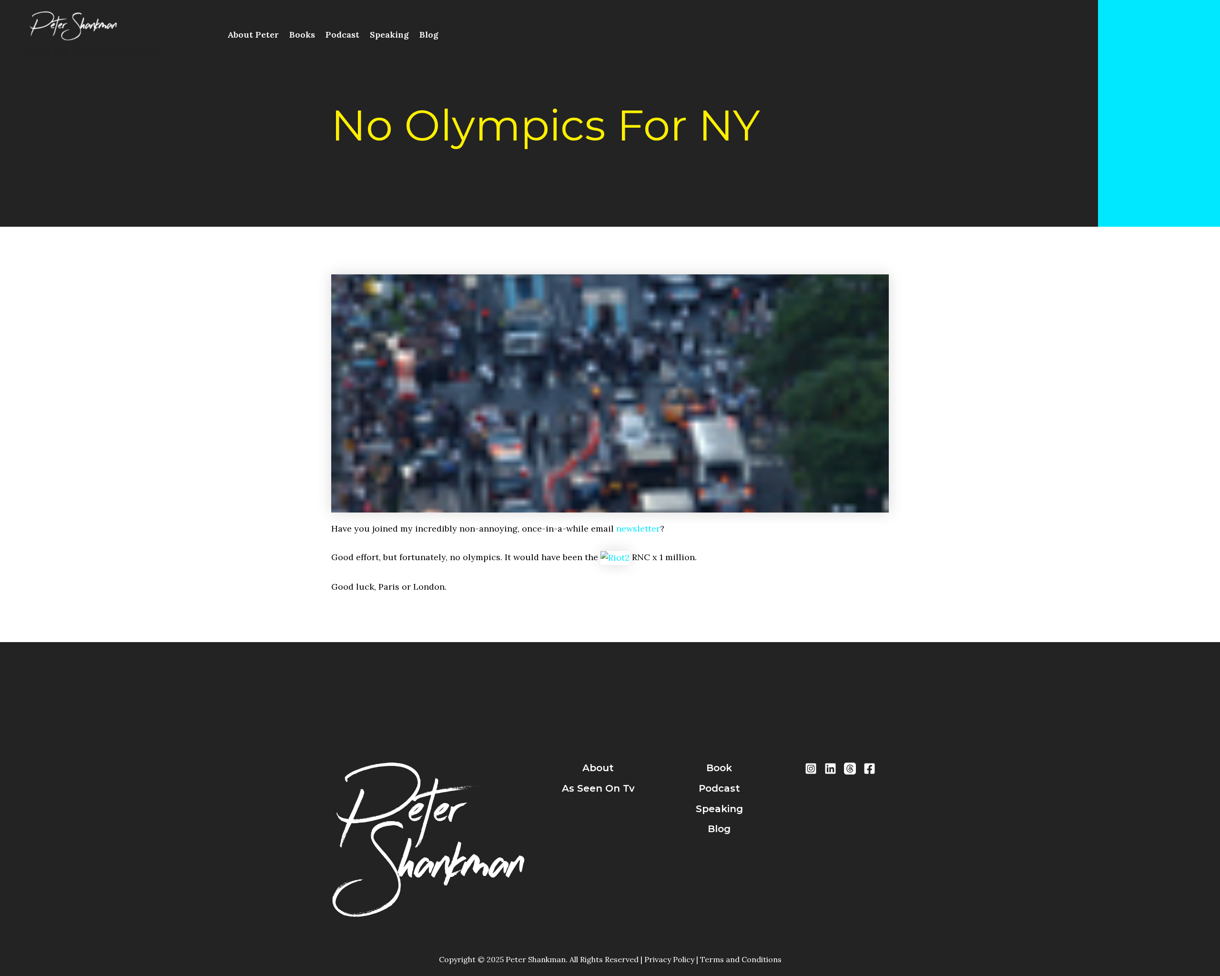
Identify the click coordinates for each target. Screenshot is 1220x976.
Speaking (389, 34)
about (598, 768)
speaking (719, 809)
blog (719, 829)
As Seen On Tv (598, 788)
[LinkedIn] (830, 768)
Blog (428, 34)
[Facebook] (869, 768)
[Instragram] (811, 768)
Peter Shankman (94, 50)
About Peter (253, 34)
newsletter (638, 528)
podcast (719, 788)
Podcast (342, 34)
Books (302, 34)
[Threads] (850, 768)
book (719, 768)
